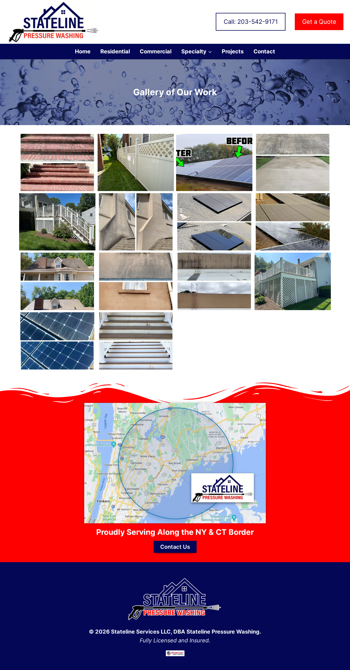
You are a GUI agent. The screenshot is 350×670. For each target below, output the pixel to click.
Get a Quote (319, 21)
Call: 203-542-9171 (251, 21)
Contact (264, 51)
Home (83, 51)
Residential (115, 51)
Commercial (155, 51)
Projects (233, 51)
